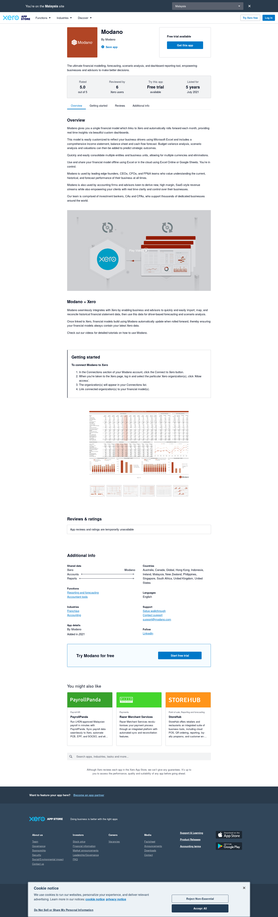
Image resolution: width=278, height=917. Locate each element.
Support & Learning (191, 833)
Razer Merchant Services (136, 717)
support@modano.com (157, 619)
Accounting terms (190, 846)
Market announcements (86, 850)
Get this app (185, 45)
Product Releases (190, 839)
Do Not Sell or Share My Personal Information (63, 910)
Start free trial (180, 655)
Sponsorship (39, 850)
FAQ (75, 859)
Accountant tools (77, 597)
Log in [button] (269, 17)
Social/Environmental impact (48, 859)
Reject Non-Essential (200, 899)
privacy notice (116, 899)
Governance (38, 846)
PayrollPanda (79, 717)
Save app (112, 47)
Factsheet (149, 841)
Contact (148, 855)
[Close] (249, 6)
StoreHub (175, 717)
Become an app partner (88, 795)
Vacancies (114, 841)
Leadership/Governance (86, 855)
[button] (139, 250)
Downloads (150, 850)
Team (35, 841)
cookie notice (95, 899)
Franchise (73, 611)
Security (36, 855)
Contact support (152, 615)
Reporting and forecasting (83, 592)
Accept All (200, 908)
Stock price (79, 841)
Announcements (153, 846)
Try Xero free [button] (250, 17)
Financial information (84, 846)
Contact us (38, 864)
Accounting (74, 615)
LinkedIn (148, 633)
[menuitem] (43, 17)
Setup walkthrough (154, 611)
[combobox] (143, 756)
